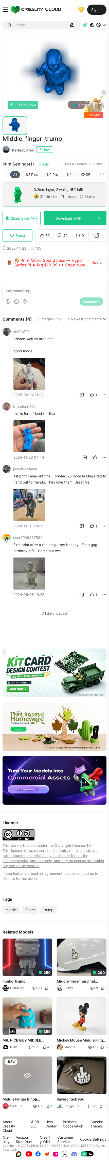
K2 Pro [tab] (52, 174)
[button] (101, 24)
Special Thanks (96, 1124)
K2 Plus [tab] (32, 174)
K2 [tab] (69, 174)
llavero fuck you (70, 1099)
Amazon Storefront (24, 1139)
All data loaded (54, 613)
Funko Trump (14, 981)
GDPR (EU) (34, 1124)
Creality (6, 1139)
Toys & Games (75, 164)
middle (11, 910)
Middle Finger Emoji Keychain (20, 1099)
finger (30, 910)
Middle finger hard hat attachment (76, 981)
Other (97, 164)
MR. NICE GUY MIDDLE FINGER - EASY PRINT (22, 1040)
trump (48, 910)
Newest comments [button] (86, 319)
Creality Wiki (45, 1139)
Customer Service (65, 1139)
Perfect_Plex (23, 150)
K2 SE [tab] (85, 174)
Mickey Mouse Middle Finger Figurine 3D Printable (81, 1040)
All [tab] (15, 174)
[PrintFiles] (91, 25)
